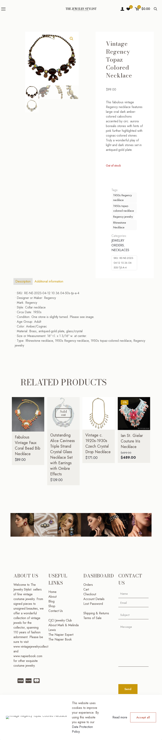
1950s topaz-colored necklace (123, 208)
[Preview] (38, 428)
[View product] (38, 411)
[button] (72, 39)
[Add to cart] (38, 402)
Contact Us (55, 611)
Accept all (143, 717)
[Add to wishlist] (38, 419)
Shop (51, 606)
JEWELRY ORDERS (117, 243)
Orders (88, 584)
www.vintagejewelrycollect (30, 646)
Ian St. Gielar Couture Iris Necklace (132, 441)
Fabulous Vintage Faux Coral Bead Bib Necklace (27, 445)
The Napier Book (60, 639)
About (52, 596)
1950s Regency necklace (122, 197)
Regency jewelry (123, 217)
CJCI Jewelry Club (60, 620)
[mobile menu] (3, 9)
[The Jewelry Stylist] (81, 9)
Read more (119, 717)
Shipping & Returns (96, 613)
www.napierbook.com (27, 656)
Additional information (49, 281)
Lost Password (93, 603)
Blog (51, 601)
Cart (86, 589)
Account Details (94, 599)
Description (23, 281)
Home (52, 592)
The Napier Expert (60, 634)
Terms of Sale (92, 618)
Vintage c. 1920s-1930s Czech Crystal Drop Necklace (98, 443)
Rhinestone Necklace (119, 225)
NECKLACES (120, 250)
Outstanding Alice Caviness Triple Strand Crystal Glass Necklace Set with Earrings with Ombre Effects (62, 454)
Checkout (89, 594)
